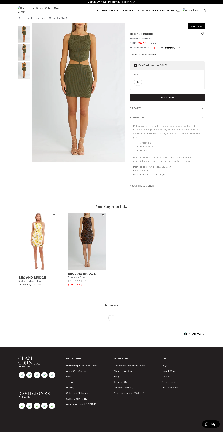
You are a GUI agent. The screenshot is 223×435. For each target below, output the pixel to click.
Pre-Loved (158, 10)
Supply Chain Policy (76, 398)
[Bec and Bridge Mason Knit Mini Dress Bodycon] (23, 70)
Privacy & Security (123, 387)
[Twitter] (29, 375)
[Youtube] (44, 375)
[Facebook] (22, 375)
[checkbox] (135, 65)
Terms (69, 382)
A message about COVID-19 (81, 404)
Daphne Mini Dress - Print (29, 281)
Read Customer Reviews (143, 54)
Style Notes (137, 117)
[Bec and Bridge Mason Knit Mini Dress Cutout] (23, 52)
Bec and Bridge (32, 277)
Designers (128, 10)
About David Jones (124, 371)
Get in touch (168, 382)
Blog (68, 376)
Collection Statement (77, 393)
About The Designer (142, 185)
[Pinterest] (52, 375)
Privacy (70, 387)
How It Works (169, 371)
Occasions (143, 10)
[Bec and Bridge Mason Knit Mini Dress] (23, 34)
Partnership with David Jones (82, 365)
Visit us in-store (170, 387)
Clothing (101, 10)
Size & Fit (135, 108)
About (170, 10)
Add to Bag (167, 97)
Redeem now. (127, 1)
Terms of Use (121, 382)
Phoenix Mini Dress (76, 277)
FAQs (164, 365)
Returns (166, 376)
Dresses (114, 10)
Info (178, 48)
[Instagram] (37, 375)
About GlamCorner (76, 371)
